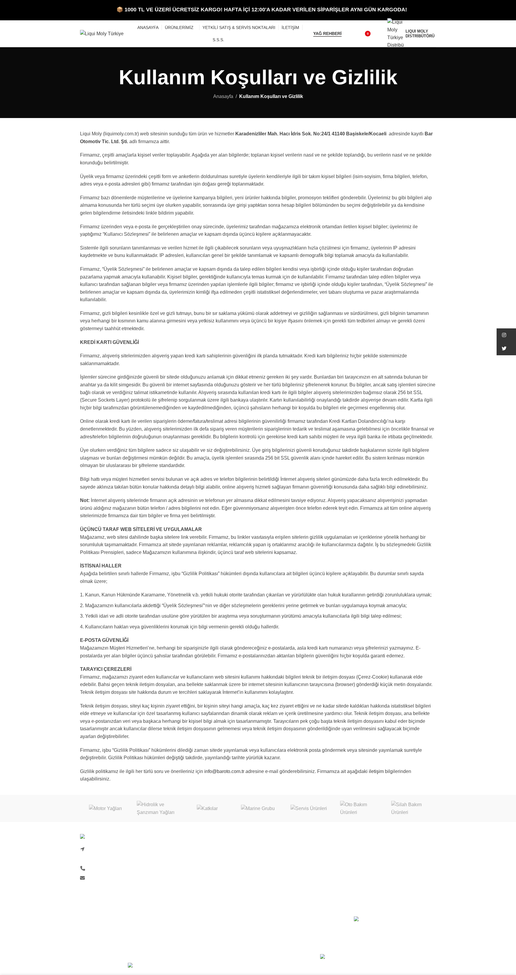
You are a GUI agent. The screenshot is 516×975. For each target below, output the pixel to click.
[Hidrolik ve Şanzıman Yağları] (156, 808)
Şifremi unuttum (279, 861)
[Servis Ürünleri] (308, 808)
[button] (506, 335)
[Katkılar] (207, 808)
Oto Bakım (365, 894)
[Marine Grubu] (258, 808)
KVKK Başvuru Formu (194, 905)
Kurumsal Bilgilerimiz (193, 872)
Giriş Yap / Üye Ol (281, 849)
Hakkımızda (183, 849)
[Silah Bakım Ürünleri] (410, 808)
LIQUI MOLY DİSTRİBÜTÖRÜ (420, 33)
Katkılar (362, 861)
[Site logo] (102, 33)
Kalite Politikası (187, 883)
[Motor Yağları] (105, 808)
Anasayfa (223, 96)
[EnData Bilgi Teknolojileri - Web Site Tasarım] (378, 957)
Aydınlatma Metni (189, 894)
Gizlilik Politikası (280, 872)
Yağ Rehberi (327, 33)
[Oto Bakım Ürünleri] (359, 808)
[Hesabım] (379, 34)
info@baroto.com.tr (224, 771)
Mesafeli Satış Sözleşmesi (290, 894)
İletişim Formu (186, 861)
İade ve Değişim (279, 883)
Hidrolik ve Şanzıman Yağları (384, 872)
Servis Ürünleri (370, 883)
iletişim (376, 771)
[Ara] (350, 34)
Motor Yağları (368, 849)
